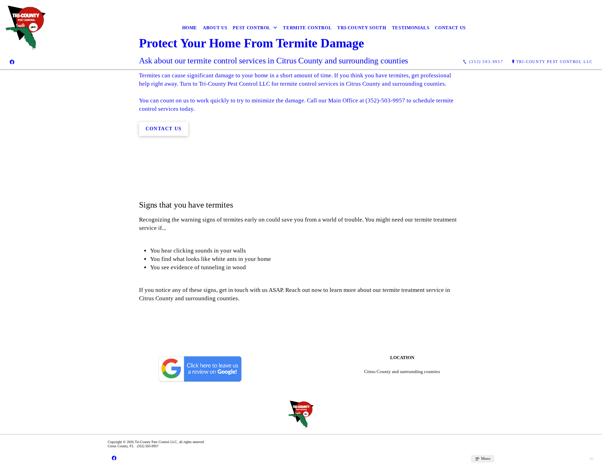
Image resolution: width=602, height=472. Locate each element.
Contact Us (450, 27)
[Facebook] (12, 62)
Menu (485, 458)
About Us (215, 27)
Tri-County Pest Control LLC (554, 62)
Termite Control (307, 27)
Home (190, 27)
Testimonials (411, 27)
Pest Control (252, 27)
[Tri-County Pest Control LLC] (26, 28)
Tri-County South (361, 27)
